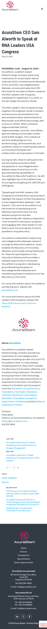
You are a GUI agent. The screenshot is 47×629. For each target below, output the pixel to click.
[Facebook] (7, 468)
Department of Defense (14, 401)
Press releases (9, 478)
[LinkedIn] (14, 468)
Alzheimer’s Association (24, 395)
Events (5, 482)
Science (23, 552)
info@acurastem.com (26, 587)
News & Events (23, 559)
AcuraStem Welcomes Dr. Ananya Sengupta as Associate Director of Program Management (21, 445)
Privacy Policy (33, 623)
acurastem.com (10, 290)
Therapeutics (23, 555)
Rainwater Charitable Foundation (19, 398)
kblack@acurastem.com (14, 421)
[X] (11, 468)
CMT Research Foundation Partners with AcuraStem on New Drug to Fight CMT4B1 (22, 493)
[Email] (18, 468)
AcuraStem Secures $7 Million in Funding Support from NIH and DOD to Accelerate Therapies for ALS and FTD (23, 502)
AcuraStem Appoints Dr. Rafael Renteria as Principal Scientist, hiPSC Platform (22, 458)
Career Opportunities (23, 562)
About (23, 548)
